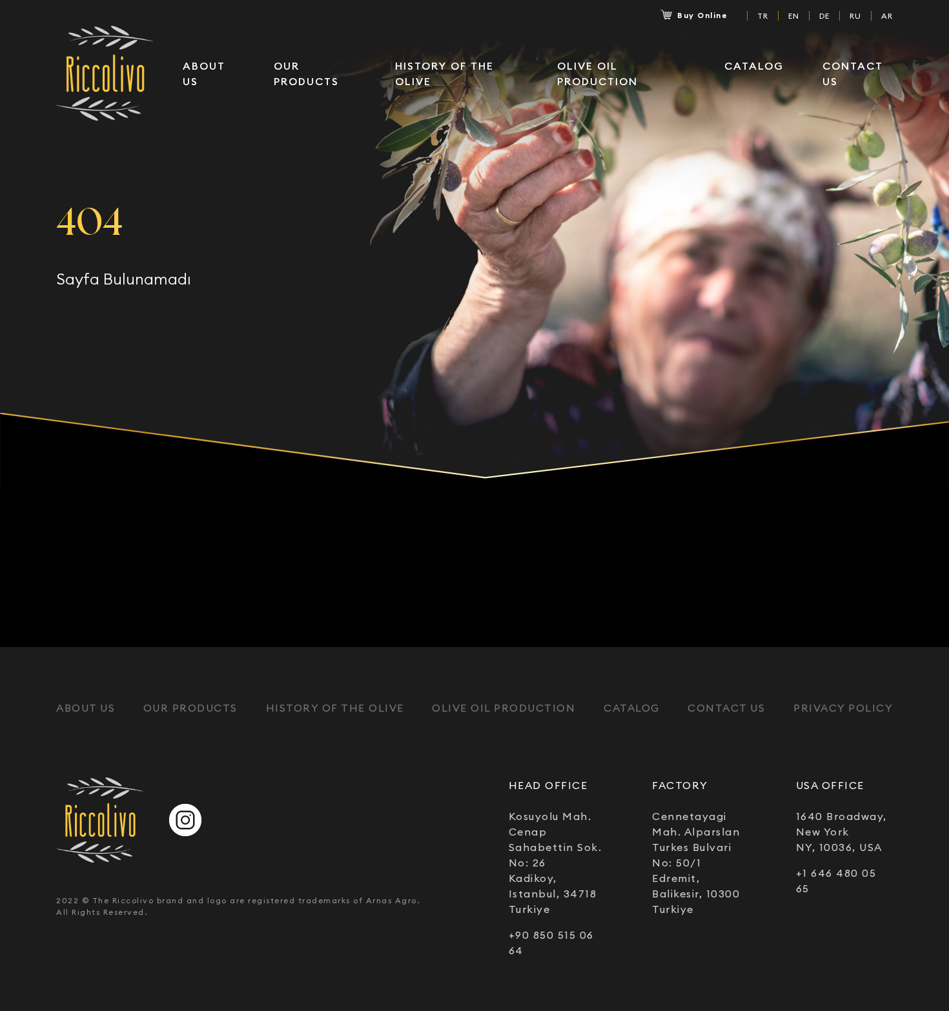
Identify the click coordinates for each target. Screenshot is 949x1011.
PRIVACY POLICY (843, 707)
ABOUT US (204, 73)
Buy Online (702, 15)
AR (887, 15)
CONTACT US (852, 73)
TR (762, 15)
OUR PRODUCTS (306, 73)
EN (793, 15)
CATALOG (754, 65)
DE (824, 15)
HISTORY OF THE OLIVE (444, 73)
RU (855, 15)
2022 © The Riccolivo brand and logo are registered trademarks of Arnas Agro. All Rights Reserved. (238, 906)
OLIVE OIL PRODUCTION (597, 73)
